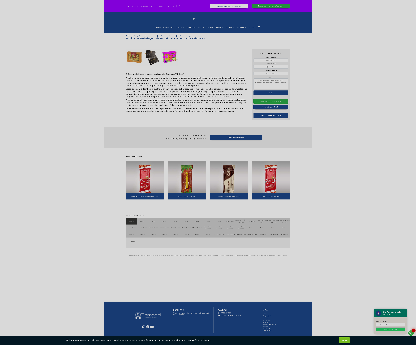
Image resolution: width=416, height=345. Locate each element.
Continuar (344, 340)
